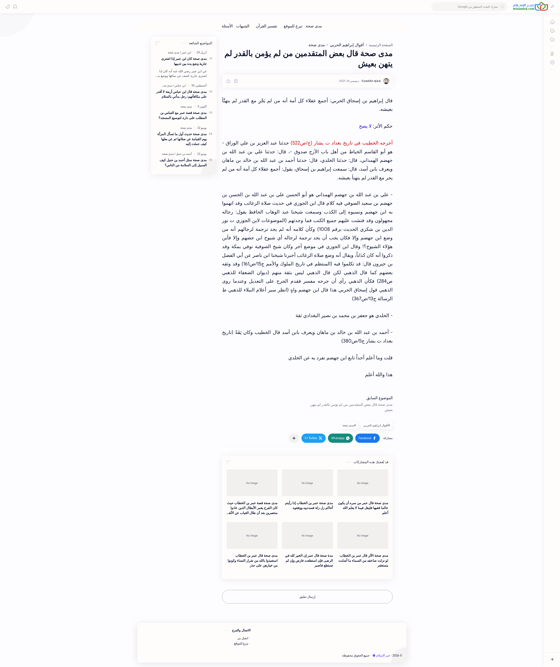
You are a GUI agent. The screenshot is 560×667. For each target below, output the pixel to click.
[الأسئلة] (227, 26)
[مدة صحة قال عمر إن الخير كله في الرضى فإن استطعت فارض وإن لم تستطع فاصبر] (307, 535)
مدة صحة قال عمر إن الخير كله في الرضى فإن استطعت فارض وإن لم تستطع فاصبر (309, 560)
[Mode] (7, 6)
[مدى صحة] (314, 26)
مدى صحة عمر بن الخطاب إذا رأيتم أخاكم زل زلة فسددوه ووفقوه (309, 505)
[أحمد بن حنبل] (183, 153)
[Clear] (435, 6)
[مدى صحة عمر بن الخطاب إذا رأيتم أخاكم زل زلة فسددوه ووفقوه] (307, 482)
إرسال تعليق (307, 597)
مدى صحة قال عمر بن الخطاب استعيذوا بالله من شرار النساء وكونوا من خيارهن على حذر (253, 560)
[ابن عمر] (185, 52)
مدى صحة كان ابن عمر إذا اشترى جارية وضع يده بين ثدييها (184, 61)
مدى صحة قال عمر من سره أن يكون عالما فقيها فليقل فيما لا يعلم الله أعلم (363, 508)
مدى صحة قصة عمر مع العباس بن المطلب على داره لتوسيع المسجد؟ (183, 115)
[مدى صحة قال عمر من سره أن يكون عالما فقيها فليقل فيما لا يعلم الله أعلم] (362, 482)
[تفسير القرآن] (266, 26)
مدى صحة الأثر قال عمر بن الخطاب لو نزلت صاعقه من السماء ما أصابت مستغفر (363, 560)
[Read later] (236, 81)
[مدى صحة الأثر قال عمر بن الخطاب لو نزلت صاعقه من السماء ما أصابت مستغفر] (362, 535)
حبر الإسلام (383, 655)
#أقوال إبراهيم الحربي (376, 425)
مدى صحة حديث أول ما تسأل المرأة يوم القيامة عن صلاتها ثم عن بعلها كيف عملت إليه (182, 139)
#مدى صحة (349, 425)
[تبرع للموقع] (293, 26)
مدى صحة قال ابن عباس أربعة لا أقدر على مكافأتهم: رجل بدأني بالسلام (181, 94)
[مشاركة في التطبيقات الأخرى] (294, 438)
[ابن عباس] (179, 85)
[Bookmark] (15, 6)
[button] (367, 438)
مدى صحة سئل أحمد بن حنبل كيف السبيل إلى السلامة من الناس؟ (183, 162)
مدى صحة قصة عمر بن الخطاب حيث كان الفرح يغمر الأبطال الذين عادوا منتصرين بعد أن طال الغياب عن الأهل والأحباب (252, 508)
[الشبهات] (242, 26)
